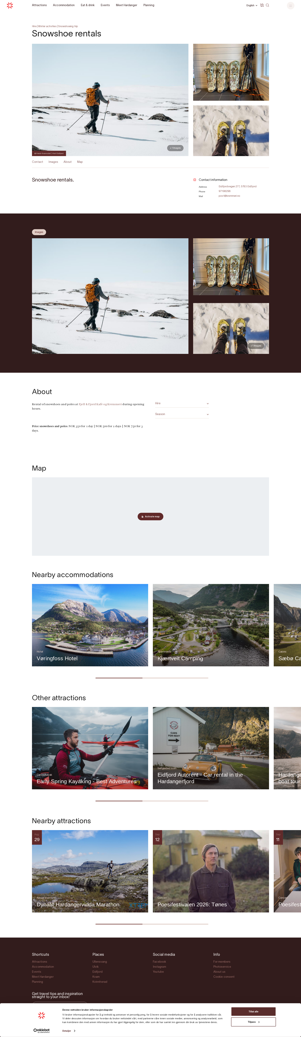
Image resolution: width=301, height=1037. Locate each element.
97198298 (225, 191)
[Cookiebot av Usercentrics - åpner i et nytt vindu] (41, 1031)
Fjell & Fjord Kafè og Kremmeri (100, 404)
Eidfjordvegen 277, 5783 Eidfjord (237, 187)
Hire (34, 26)
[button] (290, 5)
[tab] (39, 232)
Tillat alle (253, 1011)
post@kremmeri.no (229, 196)
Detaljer (66, 1030)
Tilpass (252, 1021)
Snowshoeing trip (68, 26)
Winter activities (47, 26)
